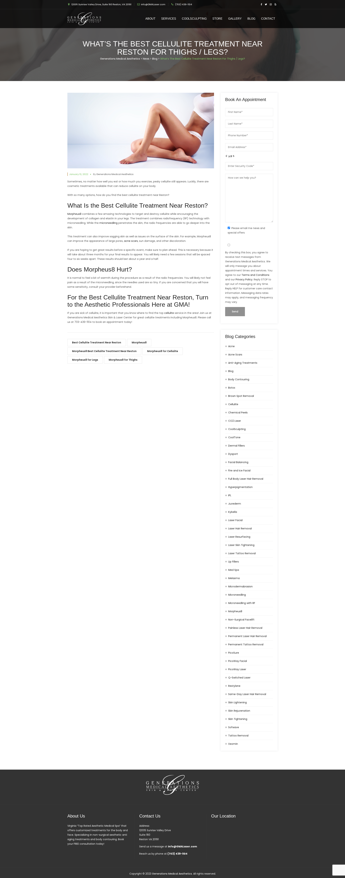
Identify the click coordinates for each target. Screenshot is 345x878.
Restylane (234, 686)
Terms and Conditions (255, 275)
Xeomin (233, 744)
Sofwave (233, 727)
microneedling (108, 223)
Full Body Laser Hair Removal (245, 479)
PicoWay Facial (237, 661)
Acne (231, 346)
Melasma (234, 578)
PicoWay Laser (237, 669)
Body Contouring (238, 379)
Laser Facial (235, 520)
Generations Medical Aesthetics (115, 174)
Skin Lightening (237, 702)
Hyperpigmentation (240, 487)
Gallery (235, 18)
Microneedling (237, 595)
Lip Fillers (233, 561)
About (150, 18)
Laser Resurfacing (239, 537)
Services (168, 18)
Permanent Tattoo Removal (245, 644)
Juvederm (234, 503)
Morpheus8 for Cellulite (162, 351)
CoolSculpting (194, 18)
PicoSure (233, 653)
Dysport (233, 454)
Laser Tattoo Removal (242, 553)
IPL (229, 495)
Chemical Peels (238, 412)
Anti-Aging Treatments (242, 363)
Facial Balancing (238, 462)
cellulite (169, 313)
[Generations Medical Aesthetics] (84, 18)
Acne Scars (235, 354)
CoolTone (234, 437)
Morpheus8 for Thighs (123, 360)
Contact (268, 18)
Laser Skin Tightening (241, 545)
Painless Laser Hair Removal (245, 628)
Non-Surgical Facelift (241, 619)
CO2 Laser (234, 421)
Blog (251, 18)
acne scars (131, 241)
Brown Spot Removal (241, 396)
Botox (231, 387)
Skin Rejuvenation (239, 711)
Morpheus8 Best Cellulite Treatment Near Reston (104, 351)
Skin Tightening (237, 719)
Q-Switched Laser (239, 677)
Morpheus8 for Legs (85, 360)
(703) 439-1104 (183, 4)
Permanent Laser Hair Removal (247, 636)
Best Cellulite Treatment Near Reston (96, 342)
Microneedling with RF (241, 603)
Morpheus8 (74, 214)
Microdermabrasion (240, 586)
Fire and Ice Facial (239, 470)
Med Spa (233, 570)
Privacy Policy (244, 279)
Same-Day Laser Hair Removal (247, 694)
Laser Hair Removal (240, 528)
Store (217, 18)
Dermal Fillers (236, 445)
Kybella (232, 512)
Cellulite (233, 404)
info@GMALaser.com (153, 4)
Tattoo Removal (238, 735)
